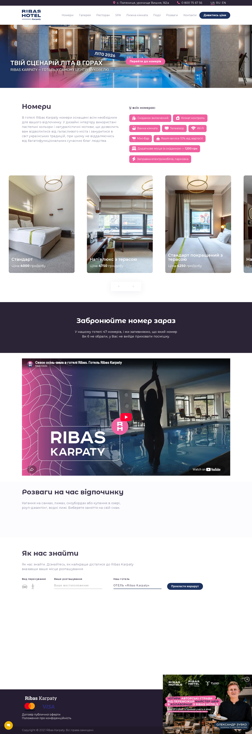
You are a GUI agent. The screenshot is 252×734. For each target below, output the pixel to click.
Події (157, 15)
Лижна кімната (137, 15)
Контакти (190, 15)
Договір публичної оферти (41, 714)
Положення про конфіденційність (46, 718)
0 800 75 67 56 (192, 3)
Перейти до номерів (145, 61)
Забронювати (54, 258)
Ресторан (103, 15)
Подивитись (25, 258)
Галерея (85, 15)
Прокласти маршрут (185, 586)
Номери (68, 15)
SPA (118, 15)
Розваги (172, 15)
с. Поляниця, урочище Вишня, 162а (143, 3)
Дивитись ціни (214, 15)
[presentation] (12, 190)
